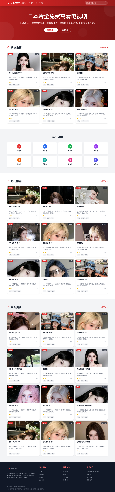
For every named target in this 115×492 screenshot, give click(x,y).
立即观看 (65, 30)
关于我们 (41, 480)
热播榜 (41, 477)
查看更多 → (104, 47)
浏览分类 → (51, 30)
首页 (40, 472)
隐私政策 (89, 480)
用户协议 (89, 477)
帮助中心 (65, 474)
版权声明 (65, 480)
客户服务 (65, 472)
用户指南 (65, 477)
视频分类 (41, 474)
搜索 (105, 3)
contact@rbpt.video (93, 472)
